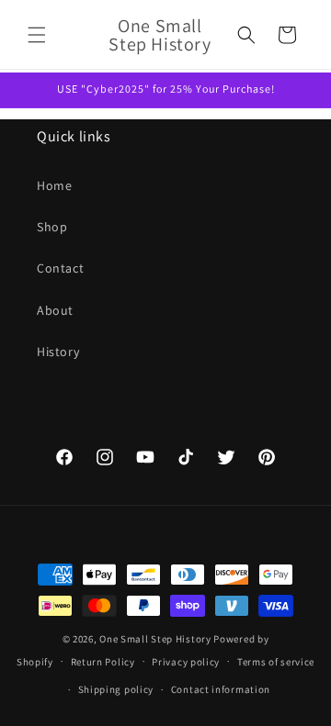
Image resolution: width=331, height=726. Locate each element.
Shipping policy (116, 689)
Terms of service (275, 661)
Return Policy (103, 661)
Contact (60, 268)
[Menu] (37, 35)
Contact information (220, 689)
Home (54, 185)
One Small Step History (155, 638)
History (58, 351)
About (55, 310)
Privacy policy (186, 661)
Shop (52, 226)
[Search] (246, 35)
